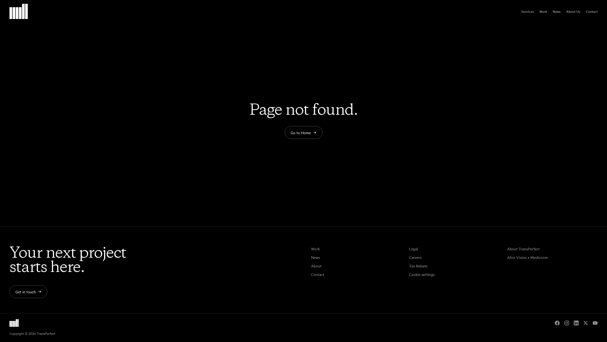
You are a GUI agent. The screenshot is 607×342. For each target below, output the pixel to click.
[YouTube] (595, 323)
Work (543, 11)
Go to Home (301, 132)
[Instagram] (566, 323)
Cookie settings (422, 274)
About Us (573, 11)
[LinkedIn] (576, 323)
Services (527, 11)
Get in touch (25, 291)
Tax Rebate (418, 265)
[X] (585, 323)
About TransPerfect (523, 248)
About (316, 265)
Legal (413, 248)
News (557, 11)
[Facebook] (557, 323)
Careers (415, 257)
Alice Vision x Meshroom (527, 257)
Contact (592, 11)
